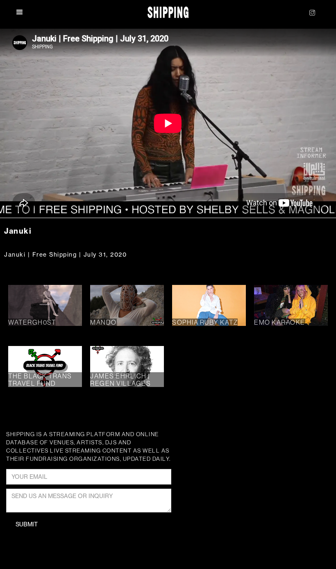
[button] (24, 12)
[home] (168, 12)
